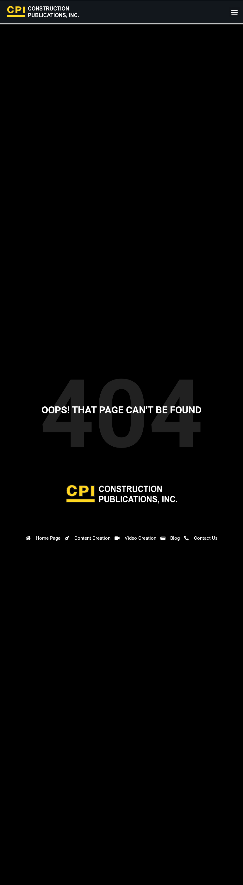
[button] (234, 12)
